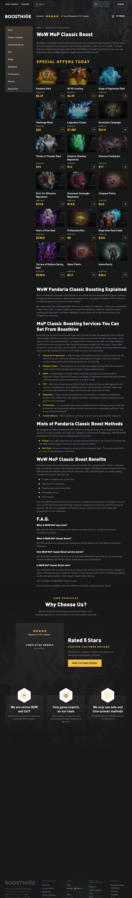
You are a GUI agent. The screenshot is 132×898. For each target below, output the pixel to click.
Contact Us (46, 892)
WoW (69, 881)
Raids (69, 894)
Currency (114, 891)
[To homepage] (20, 882)
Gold (68, 885)
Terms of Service (48, 895)
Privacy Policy (47, 888)
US (96, 4)
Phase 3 (92, 887)
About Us (45, 885)
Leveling (114, 894)
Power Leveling (95, 890)
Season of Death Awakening (117, 886)
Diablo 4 (115, 881)
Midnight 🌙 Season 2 (74, 889)
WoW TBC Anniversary (96, 882)
